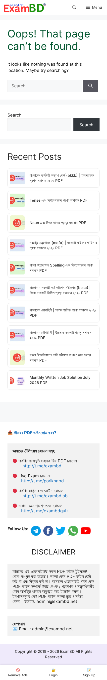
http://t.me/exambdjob (45, 495)
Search (14, 115)
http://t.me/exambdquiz (44, 510)
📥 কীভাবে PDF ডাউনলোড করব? (31, 432)
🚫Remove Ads (18, 672)
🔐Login (53, 672)
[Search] (90, 86)
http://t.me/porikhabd (42, 480)
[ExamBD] (24, 7)
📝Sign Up (89, 672)
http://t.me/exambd (41, 465)
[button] (74, 7)
